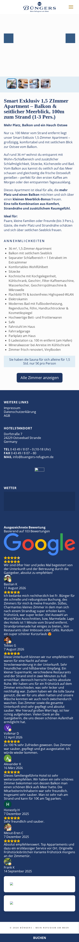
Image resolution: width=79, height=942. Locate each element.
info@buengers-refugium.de (33, 457)
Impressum (12, 408)
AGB (7, 416)
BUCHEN (39, 938)
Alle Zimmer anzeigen (40, 377)
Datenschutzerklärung (20, 412)
